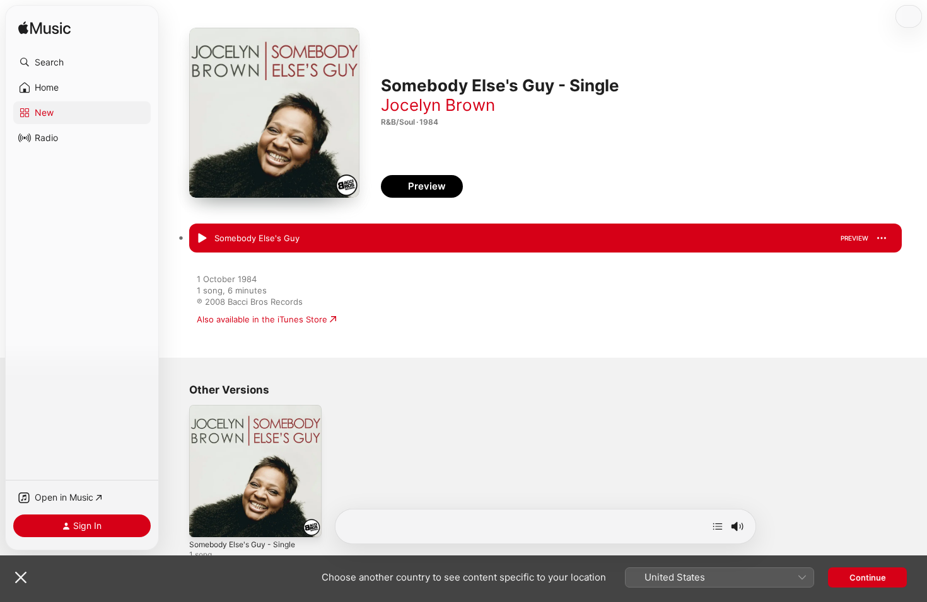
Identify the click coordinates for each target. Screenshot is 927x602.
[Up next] (717, 526)
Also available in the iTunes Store (262, 319)
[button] (82, 62)
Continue (867, 577)
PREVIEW (854, 238)
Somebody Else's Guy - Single (248, 410)
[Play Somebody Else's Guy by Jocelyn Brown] (201, 238)
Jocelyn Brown (438, 105)
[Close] (20, 577)
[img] (44, 28)
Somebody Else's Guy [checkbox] (257, 238)
